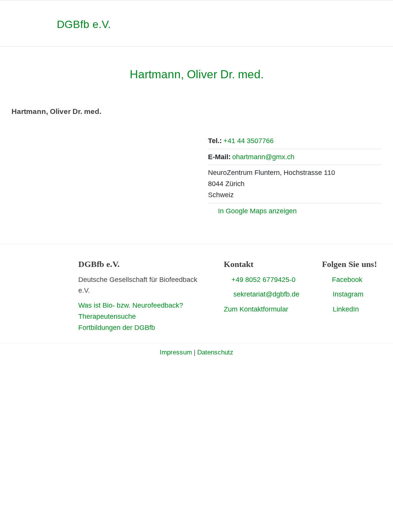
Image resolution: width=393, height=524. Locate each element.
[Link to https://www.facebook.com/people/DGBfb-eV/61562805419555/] (325, 279)
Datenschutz (215, 352)
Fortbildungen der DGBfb (116, 327)
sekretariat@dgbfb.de (266, 294)
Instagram (348, 294)
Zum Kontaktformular (256, 309)
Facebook (347, 279)
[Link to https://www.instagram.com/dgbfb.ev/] (324, 294)
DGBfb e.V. (84, 24)
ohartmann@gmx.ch (263, 157)
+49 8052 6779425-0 (263, 279)
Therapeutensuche (107, 316)
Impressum (176, 352)
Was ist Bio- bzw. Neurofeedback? (130, 305)
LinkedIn (346, 309)
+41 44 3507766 (248, 141)
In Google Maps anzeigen (257, 211)
